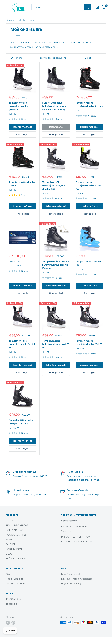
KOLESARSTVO (14, 530)
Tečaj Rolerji (13, 603)
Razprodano (56, 126)
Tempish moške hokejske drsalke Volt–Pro (88, 185)
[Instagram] (13, 623)
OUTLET (10, 544)
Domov (10, 20)
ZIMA (9, 539)
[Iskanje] (87, 7)
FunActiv (14, 428)
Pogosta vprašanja (71, 583)
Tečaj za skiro (13, 599)
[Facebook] (8, 623)
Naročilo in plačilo (71, 574)
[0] (104, 7)
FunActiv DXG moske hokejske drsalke (21, 422)
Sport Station (16, 266)
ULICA (9, 520)
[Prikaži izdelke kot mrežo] (95, 58)
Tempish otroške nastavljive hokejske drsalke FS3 (53, 185)
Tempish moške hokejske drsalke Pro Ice (89, 104)
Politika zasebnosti (17, 583)
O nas (9, 574)
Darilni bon (15, 261)
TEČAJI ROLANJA (16, 558)
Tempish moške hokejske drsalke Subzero (18, 106)
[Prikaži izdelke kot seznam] (100, 58)
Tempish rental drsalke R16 (88, 263)
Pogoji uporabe (14, 578)
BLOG (9, 553)
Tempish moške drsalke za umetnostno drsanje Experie (55, 265)
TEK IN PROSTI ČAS (17, 525)
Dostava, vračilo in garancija (77, 578)
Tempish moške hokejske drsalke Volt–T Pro (55, 344)
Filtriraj (18, 57)
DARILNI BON (14, 549)
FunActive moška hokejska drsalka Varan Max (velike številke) (55, 106)
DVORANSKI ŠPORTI (18, 534)
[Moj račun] (97, 7)
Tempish (13, 114)
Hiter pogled (22, 134)
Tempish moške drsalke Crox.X (22, 184)
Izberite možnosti (22, 126)
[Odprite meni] (7, 7)
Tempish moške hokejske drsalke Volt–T (89, 342)
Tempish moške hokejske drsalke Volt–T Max (22, 344)
